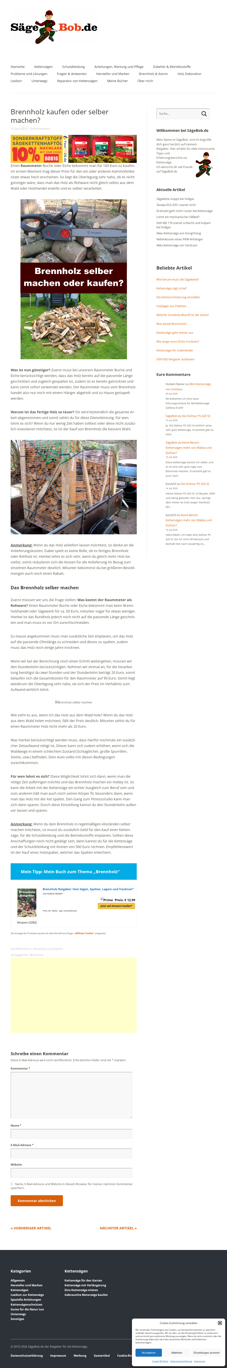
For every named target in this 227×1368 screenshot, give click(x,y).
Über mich (145, 81)
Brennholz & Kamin (153, 74)
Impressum (199, 1361)
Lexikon (16, 81)
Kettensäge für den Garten (83, 1280)
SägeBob (171, 416)
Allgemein (18, 1280)
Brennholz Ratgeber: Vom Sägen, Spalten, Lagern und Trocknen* (88, 889)
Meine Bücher (117, 81)
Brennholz (36, 955)
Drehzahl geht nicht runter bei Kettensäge (184, 211)
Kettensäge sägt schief (171, 288)
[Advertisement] (74, 995)
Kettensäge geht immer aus (174, 333)
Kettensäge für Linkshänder (174, 350)
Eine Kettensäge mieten (81, 1290)
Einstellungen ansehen (207, 1352)
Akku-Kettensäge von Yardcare (176, 245)
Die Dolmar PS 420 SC (196, 416)
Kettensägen (43, 67)
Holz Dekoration (189, 74)
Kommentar (20, 1068)
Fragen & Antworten (72, 74)
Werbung (80, 1356)
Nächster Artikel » (118, 1228)
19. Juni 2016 (19, 129)
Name (16, 1126)
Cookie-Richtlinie (160, 1361)
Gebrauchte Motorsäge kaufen (86, 1295)
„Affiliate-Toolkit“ (84, 933)
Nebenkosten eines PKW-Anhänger (179, 239)
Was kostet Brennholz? (171, 324)
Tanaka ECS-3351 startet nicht (176, 205)
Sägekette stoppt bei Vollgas (175, 199)
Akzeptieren (149, 1352)
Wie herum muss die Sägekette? (177, 279)
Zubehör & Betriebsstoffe (172, 67)
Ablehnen (176, 1352)
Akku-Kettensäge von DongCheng (178, 233)
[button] (220, 1323)
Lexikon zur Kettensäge (27, 1295)
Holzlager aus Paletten (171, 306)
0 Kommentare (40, 129)
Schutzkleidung (73, 67)
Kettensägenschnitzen (26, 1305)
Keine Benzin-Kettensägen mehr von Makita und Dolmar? (189, 448)
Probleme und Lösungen (29, 74)
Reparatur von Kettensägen (77, 81)
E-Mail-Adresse (22, 1145)
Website (16, 1164)
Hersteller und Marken (112, 74)
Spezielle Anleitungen (26, 1300)
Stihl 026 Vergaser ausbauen (175, 359)
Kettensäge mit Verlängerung (85, 1285)
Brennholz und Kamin (48, 949)
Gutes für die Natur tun (27, 1309)
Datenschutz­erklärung (181, 1361)
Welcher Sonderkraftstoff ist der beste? (182, 315)
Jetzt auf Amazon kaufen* (116, 906)
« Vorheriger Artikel (31, 1228)
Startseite (18, 67)
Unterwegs (40, 81)
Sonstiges (17, 1319)
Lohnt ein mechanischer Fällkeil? (178, 217)
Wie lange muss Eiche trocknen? (177, 341)
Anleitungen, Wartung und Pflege (118, 67)
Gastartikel (102, 1356)
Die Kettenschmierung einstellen (178, 297)
